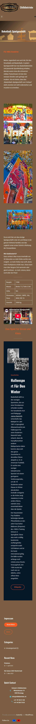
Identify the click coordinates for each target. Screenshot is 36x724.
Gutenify (19, 715)
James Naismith (16, 416)
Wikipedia (17, 587)
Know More (11, 624)
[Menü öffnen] (1, 16)
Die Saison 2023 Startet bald (13, 671)
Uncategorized (11, 648)
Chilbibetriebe (26, 7)
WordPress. (29, 715)
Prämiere (7, 663)
